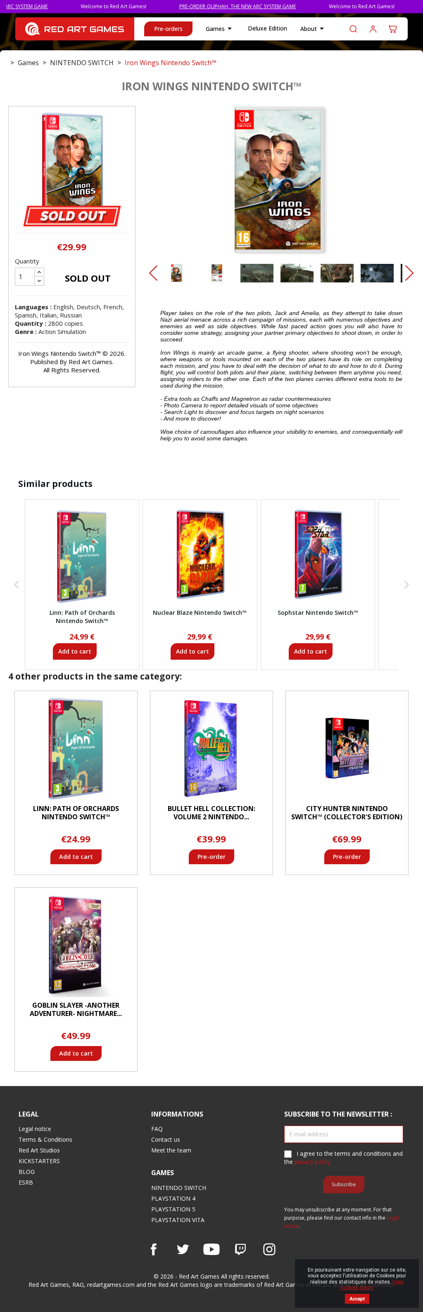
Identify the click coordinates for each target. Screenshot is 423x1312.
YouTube (211, 1249)
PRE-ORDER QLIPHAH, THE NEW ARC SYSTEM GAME (211, 6)
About (313, 28)
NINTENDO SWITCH (178, 1188)
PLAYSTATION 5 (173, 1209)
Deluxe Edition (267, 28)
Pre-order (211, 857)
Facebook (153, 1249)
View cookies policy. (372, 1285)
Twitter (182, 1249)
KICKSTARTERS (39, 1161)
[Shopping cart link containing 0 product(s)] (393, 29)
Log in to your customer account (373, 29)
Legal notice (35, 1129)
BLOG (27, 1172)
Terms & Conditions (45, 1139)
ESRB (26, 1182)
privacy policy (312, 1162)
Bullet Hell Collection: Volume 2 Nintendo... (211, 812)
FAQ (157, 1129)
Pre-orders (168, 29)
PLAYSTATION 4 (173, 1198)
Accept (357, 1299)
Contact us (165, 1139)
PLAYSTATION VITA (177, 1220)
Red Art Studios (39, 1150)
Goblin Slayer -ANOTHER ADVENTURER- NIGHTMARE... (76, 1009)
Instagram (269, 1249)
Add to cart (74, 651)
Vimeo (240, 1249)
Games (220, 28)
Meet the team (171, 1150)
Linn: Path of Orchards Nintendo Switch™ (76, 812)
